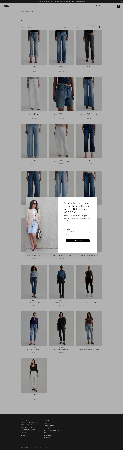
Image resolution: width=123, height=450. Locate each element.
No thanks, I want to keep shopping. (72, 246)
